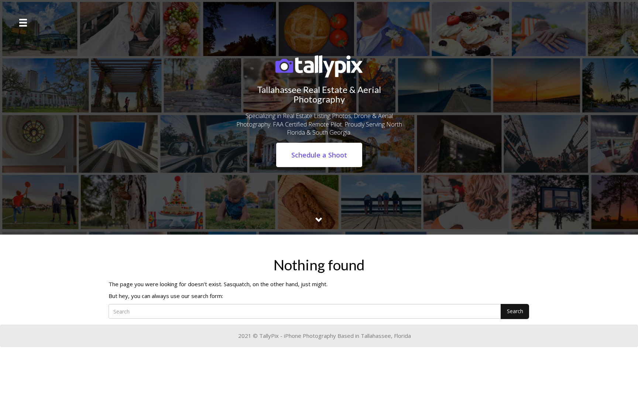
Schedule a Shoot (319, 154)
